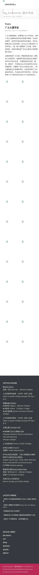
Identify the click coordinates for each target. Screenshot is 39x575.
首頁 (4, 539)
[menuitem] (8, 11)
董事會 (5, 542)
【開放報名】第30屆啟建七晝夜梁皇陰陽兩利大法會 (19, 515)
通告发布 (24, 31)
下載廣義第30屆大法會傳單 (11, 511)
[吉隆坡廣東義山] (16, 4)
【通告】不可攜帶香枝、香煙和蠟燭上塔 (15, 519)
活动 (19, 31)
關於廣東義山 (7, 535)
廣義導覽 (6, 550)
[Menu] (8, 11)
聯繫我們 (6, 553)
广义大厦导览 (12, 27)
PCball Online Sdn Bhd (21, 572)
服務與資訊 (6, 546)
